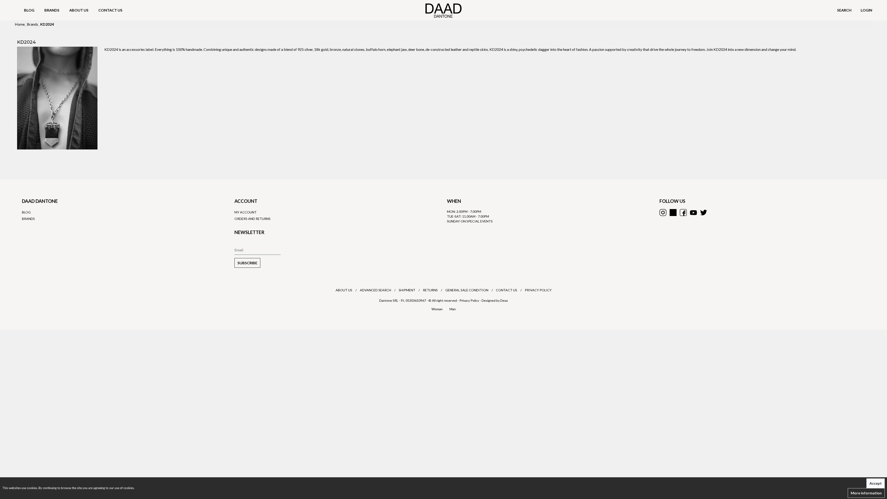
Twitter (703, 212)
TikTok (673, 212)
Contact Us (506, 290)
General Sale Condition (466, 290)
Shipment (407, 290)
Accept (875, 483)
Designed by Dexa (495, 300)
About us (78, 10)
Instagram (662, 212)
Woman (437, 309)
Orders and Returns (252, 219)
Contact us (110, 10)
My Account (245, 212)
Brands (51, 10)
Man (453, 309)
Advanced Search (375, 290)
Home (20, 24)
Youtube (693, 212)
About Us (344, 290)
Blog (29, 10)
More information (866, 493)
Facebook (683, 212)
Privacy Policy (538, 290)
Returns (430, 290)
